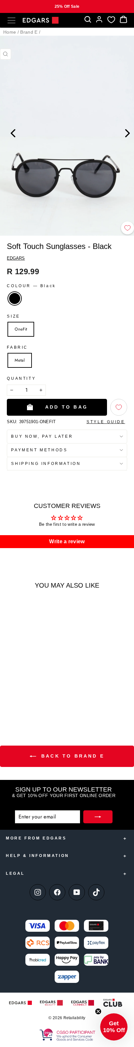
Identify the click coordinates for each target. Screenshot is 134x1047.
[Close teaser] (98, 1011)
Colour (31, 286)
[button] (113, 1027)
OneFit (21, 329)
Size (13, 316)
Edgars (16, 258)
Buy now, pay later (42, 436)
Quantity (21, 378)
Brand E (28, 32)
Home (9, 32)
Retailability (74, 1018)
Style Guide (106, 422)
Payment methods (39, 450)
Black (14, 298)
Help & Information (37, 855)
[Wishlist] (111, 20)
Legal (15, 873)
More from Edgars (36, 838)
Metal (20, 360)
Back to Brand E (71, 756)
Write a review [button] (67, 541)
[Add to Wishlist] (127, 228)
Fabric (17, 347)
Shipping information (46, 463)
